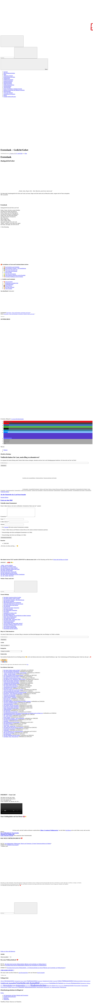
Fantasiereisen (6, 78)
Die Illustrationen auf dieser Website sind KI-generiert (15, 995)
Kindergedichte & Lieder (9, 77)
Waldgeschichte (15, 987)
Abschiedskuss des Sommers (10, 687)
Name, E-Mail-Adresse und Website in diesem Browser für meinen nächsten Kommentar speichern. (25, 529)
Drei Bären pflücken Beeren (9, 684)
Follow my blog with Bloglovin (8, 951)
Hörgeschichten (7, 91)
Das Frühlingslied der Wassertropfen (10, 833)
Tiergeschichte (77, 985)
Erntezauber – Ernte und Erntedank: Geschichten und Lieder (18, 312)
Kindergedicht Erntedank (66, 490)
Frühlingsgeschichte (67, 981)
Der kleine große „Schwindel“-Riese (11, 619)
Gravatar (6, 527)
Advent (2, 981)
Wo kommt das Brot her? (9, 618)
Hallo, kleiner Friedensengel (9, 616)
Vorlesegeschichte (4, 987)
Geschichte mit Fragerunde (44, 983)
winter (50, 987)
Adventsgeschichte (9, 981)
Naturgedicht (88, 490)
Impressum (6, 998)
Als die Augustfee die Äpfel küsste (11, 691)
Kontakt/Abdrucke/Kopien (9, 96)
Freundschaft (55, 981)
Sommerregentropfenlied (9, 620)
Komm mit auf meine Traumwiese (11, 607)
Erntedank (3, 490)
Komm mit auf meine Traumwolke (8, 571)
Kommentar (4, 516)
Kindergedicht (57, 490)
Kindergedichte (39, 478)
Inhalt (4, 74)
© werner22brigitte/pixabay (17, 419)
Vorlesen (9, 987)
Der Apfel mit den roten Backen (10, 605)
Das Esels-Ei (6, 725)
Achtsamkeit (25, 489)
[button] (7, 421)
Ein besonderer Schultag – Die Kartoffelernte (15, 268)
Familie (25, 981)
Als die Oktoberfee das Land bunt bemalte (13, 731)
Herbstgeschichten (7, 82)
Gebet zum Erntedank (26, 490)
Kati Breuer (68, 830)
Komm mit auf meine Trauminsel (11, 706)
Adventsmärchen (17, 981)
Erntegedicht (17, 490)
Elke (26, 153)
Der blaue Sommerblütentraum (10, 719)
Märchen (54, 985)
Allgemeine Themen (8, 75)
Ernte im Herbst (8, 281)
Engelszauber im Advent (9, 728)
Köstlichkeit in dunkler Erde (11, 283)
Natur (57, 985)
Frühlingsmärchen (86, 981)
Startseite (5, 71)
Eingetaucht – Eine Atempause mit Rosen (13, 693)
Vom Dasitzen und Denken (9, 626)
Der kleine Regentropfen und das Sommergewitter (15, 692)
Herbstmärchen (83, 983)
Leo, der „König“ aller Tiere (7, 575)
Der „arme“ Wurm (7, 715)
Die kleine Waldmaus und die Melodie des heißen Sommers (17, 615)
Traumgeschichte (84, 985)
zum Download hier (23, 972)
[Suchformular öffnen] (12, 41)
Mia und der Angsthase (8, 601)
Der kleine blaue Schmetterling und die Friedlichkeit (12, 574)
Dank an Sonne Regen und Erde (56, 489)
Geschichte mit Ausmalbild (27, 983)
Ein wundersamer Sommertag (10, 610)
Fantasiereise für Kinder (48, 981)
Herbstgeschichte (75, 983)
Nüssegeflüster (8, 285)
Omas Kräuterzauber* (8, 622)
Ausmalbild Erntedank (34, 489)
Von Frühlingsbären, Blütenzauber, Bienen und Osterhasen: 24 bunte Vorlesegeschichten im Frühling (28, 843)
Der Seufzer (6, 611)
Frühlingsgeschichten (8, 79)
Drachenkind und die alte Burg (10, 628)
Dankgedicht (72, 489)
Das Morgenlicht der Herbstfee (10, 711)
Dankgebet (66, 489)
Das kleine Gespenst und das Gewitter (12, 597)
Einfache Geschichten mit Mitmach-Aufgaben (14, 90)
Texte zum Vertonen (8, 92)
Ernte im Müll (8, 272)
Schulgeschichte (61, 985)
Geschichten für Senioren (9, 94)
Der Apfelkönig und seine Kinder (11, 676)
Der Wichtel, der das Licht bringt (11, 705)
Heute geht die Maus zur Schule (60, 559)
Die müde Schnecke (8, 609)
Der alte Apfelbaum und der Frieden (9, 573)
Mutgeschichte (49, 985)
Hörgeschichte (7, 985)
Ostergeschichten (7, 86)
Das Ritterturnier (7, 734)
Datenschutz (6, 999)
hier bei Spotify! (41, 972)
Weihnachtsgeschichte (30, 987)
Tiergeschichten (7, 87)
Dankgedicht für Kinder (81, 489)
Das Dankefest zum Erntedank (12, 267)
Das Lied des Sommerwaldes (10, 627)
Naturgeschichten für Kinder (50, 478)
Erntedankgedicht (9, 284)
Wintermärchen (63, 987)
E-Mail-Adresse (5, 521)
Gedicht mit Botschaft (48, 490)
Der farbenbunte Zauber (9, 614)
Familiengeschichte (32, 981)
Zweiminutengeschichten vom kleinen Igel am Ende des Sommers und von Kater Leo (23, 713)
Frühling (60, 981)
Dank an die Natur (44, 489)
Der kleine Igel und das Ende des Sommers (13, 727)
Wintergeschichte (56, 987)
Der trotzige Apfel (7, 700)
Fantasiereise (39, 981)
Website (2, 524)
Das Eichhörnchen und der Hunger (11, 722)
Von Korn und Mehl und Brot (10, 702)
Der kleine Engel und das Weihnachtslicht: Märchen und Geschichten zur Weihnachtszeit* (26, 965)
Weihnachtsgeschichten (8, 84)
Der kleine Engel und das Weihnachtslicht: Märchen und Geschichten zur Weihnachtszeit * (25, 964)
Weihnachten (21, 987)
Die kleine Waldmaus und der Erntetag (14, 276)
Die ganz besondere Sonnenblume (11, 671)
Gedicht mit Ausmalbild (37, 490)
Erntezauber (6, 730)
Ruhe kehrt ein (6, 698)
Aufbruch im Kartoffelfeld (9, 696)
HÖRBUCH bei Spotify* (13, 844)
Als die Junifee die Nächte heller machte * (13, 623)
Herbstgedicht (68, 983)
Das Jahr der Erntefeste (10, 274)
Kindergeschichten (38, 985)
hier (27, 664)
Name (2, 519)
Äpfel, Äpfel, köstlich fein (9, 726)
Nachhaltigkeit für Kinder (79, 490)
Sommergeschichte (69, 985)
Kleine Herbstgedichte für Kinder (11, 681)
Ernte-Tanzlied (8, 288)
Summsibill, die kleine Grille (10, 613)
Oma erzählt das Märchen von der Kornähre (15, 275)
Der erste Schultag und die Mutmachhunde (13, 675)
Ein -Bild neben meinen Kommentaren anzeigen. (15, 527)
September (5, 721)
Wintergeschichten (7, 83)
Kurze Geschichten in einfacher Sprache (12, 88)
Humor (2, 985)
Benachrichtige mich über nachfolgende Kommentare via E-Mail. (17, 532)
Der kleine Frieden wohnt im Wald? (11, 598)
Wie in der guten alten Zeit (11, 269)
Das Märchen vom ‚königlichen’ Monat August (14, 679)
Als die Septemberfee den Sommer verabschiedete (14, 672)
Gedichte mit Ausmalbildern (28, 478)
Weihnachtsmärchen (39, 987)
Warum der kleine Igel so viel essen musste (13, 603)
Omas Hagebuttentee (8, 704)
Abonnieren (3, 465)
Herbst (64, 983)
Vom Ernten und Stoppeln (11, 271)
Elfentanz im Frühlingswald (7, 834)
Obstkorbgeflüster (7, 709)
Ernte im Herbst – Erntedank (10, 697)
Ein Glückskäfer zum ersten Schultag (9, 568)
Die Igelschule (6, 606)
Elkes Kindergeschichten (9, 73)
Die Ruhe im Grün (7, 688)
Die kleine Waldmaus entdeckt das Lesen (10, 569)
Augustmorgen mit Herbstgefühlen (11, 683)
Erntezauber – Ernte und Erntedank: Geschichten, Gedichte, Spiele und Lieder (19, 314)
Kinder (14, 985)
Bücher (5, 95)
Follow (2, 993)
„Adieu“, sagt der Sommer (7, 565)
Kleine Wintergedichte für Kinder (11, 708)
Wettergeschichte (46, 987)
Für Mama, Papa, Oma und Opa (10, 736)
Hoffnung (88, 983)
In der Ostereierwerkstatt (7, 835)
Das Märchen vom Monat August (8, 566)
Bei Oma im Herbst (9, 287)
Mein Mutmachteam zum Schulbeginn (12, 602)
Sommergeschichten (8, 81)
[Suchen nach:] (7, 57)
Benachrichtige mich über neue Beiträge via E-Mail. (14, 535)
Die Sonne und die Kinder (7, 570)
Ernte (89, 489)
